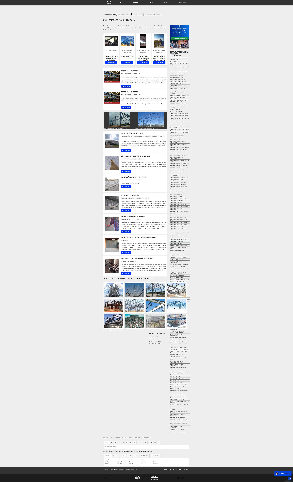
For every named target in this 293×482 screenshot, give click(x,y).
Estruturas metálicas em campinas (179, 206)
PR (126, 442)
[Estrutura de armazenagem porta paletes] (113, 321)
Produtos (166, 2)
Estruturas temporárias (176, 243)
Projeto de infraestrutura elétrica (179, 339)
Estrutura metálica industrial (178, 155)
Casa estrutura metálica (176, 75)
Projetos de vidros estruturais (178, 347)
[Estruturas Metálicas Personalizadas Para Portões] (112, 245)
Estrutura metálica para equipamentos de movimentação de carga (179, 358)
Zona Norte (115, 455)
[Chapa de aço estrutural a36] (134, 290)
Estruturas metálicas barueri (178, 204)
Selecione (107, 442)
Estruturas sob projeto (176, 241)
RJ (111, 442)
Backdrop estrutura (175, 61)
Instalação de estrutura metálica (179, 264)
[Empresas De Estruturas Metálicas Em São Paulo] (112, 266)
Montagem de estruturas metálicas (179, 279)
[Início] (109, 2)
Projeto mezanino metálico (177, 388)
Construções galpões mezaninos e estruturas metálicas (179, 101)
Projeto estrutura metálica (177, 342)
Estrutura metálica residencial (178, 190)
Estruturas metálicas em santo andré (178, 220)
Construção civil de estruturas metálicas (178, 86)
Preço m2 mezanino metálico (177, 386)
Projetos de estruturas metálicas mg (179, 345)
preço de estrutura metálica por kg (179, 433)
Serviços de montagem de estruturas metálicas (176, 362)
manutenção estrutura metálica (178, 399)
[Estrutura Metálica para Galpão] (112, 141)
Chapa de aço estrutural (176, 77)
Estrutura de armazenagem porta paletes (179, 150)
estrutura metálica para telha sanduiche (178, 415)
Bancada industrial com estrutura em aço (179, 64)
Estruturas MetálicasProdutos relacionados (179, 54)
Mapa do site (185, 469)
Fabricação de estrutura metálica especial (179, 248)
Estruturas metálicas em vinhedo (179, 224)
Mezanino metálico (175, 380)
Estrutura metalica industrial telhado (178, 368)
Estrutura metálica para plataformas (176, 175)
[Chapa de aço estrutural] (113, 290)
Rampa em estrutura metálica (177, 354)
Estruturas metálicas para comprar (179, 232)
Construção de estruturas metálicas (177, 92)
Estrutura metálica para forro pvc (179, 163)
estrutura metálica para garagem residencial (179, 420)
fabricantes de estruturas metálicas (177, 430)
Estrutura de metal (175, 153)
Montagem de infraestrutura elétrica (177, 282)
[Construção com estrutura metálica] (176, 290)
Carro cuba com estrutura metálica (179, 71)
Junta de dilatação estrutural (178, 266)
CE (145, 442)
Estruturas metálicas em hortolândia (176, 209)
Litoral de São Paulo (155, 455)
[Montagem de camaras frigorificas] (112, 224)
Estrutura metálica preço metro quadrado (178, 187)
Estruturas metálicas (176, 202)
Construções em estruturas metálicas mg (177, 98)
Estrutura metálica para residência (179, 177)
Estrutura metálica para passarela (179, 172)
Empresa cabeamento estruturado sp (179, 116)
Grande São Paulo (145, 455)
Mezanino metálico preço (176, 382)
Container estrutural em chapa (178, 103)
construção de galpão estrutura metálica (179, 391)
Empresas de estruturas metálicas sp (179, 133)
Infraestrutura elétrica (176, 259)
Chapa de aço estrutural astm (178, 81)
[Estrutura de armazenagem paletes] (155, 305)
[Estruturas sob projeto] (119, 119)
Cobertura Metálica (154, 337)
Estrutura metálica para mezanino (179, 167)
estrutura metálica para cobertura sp (179, 397)
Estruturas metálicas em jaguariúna (176, 214)
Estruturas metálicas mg (138, 14)
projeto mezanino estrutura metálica (177, 408)
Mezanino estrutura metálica (177, 275)
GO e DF (150, 442)
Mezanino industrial (175, 376)
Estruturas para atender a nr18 (178, 239)
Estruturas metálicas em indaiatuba (179, 211)
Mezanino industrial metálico (177, 378)
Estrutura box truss (175, 139)
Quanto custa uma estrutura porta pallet (179, 352)
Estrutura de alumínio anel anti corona (178, 145)
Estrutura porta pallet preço (178, 198)
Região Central (108, 455)
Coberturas (152, 339)
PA (158, 442)
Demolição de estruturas (177, 109)
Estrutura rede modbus (176, 200)
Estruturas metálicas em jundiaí (178, 217)
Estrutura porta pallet (176, 196)
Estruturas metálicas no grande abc (178, 229)
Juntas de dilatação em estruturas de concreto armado (179, 269)
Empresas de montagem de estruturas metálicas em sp (177, 136)
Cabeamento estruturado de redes (179, 66)
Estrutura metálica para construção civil (176, 158)
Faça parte (182, 2)
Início (121, 2)
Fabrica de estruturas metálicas (178, 245)
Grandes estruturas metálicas (178, 257)
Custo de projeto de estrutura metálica (178, 106)
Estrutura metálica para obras (178, 169)
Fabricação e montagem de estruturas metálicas (177, 251)
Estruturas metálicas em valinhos (179, 222)
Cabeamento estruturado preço (178, 69)
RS (134, 442)
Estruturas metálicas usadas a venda (178, 237)
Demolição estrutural (176, 111)
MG (115, 442)
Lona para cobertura (154, 343)
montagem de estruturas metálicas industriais (179, 402)
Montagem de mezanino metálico (178, 384)
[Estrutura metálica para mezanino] (134, 321)
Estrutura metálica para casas (178, 371)
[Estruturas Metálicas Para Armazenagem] (112, 163)
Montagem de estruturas (176, 277)
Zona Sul (129, 455)
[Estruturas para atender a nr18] (155, 321)
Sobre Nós (136, 2)
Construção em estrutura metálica (179, 95)
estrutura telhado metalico (177, 417)
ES (119, 442)
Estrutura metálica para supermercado (176, 180)
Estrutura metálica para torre (178, 182)
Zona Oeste (122, 455)
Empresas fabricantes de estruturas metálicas (176, 365)
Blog (151, 2)
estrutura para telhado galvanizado (176, 427)
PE (137, 442)
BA (141, 442)
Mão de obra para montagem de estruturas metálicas (178, 273)
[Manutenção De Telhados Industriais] (112, 184)
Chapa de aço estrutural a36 (177, 79)
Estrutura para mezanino (176, 194)
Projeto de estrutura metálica (178, 337)
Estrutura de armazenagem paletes (179, 147)
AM (155, 442)
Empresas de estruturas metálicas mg (179, 130)
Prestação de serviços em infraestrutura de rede (177, 332)
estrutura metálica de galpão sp (178, 394)
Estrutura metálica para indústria (179, 165)
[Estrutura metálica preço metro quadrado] (134, 305)
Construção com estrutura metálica (177, 89)
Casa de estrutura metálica (177, 73)
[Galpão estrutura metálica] (112, 203)
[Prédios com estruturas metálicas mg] (155, 290)
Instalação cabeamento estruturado (176, 262)
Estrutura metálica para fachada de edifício (179, 161)
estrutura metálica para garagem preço (179, 424)
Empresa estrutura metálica (177, 121)
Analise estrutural (175, 59)
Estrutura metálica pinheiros (178, 184)
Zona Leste (136, 455)
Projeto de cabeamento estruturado (176, 335)
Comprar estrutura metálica (177, 83)
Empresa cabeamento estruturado (179, 113)
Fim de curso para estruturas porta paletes (179, 255)
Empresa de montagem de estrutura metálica (179, 119)
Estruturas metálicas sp (176, 234)
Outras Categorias (157, 333)
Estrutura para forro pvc (177, 192)
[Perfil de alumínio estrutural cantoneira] (176, 305)
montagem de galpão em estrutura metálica (179, 405)
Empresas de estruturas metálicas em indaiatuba (179, 127)
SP (123, 442)
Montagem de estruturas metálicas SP (179, 374)
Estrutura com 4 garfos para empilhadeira (153, 14)
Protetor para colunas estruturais (124, 14)
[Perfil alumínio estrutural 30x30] (176, 321)
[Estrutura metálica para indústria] (113, 305)
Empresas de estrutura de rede (178, 124)
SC (130, 442)
